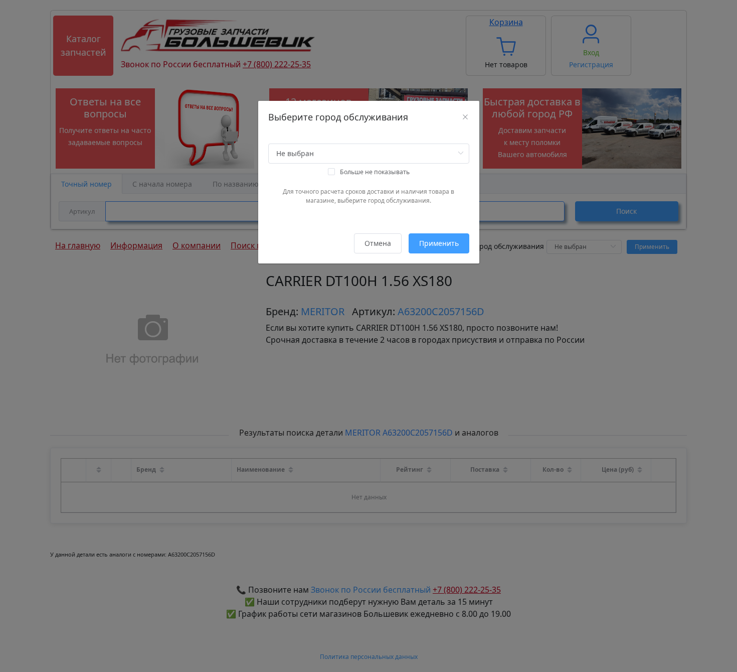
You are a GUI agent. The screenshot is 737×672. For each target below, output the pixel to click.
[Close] (465, 117)
